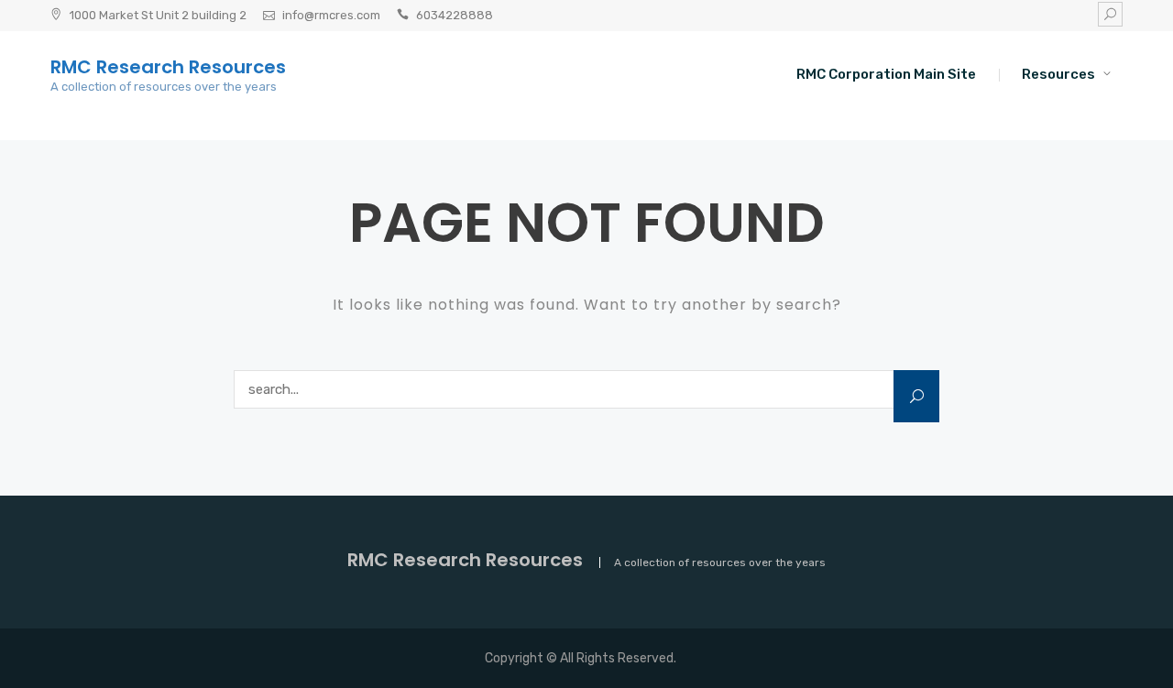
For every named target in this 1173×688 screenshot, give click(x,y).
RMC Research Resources (168, 67)
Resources (1058, 74)
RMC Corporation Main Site (886, 74)
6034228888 (454, 15)
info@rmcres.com (331, 15)
